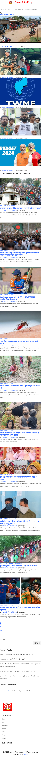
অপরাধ (12, 518)
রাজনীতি (4, 728)
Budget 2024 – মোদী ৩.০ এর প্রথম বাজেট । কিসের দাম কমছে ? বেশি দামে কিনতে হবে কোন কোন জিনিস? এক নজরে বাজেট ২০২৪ (19, 167)
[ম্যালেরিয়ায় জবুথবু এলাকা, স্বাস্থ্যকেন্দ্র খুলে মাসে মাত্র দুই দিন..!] (20, 324)
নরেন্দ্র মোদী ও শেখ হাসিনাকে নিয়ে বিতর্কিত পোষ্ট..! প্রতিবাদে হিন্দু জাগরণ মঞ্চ (17, 136)
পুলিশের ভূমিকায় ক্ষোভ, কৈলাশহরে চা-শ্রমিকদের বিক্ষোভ (18, 565)
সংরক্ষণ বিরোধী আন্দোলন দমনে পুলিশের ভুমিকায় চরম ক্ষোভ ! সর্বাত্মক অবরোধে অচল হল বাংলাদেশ (19, 253)
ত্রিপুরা (12, 338)
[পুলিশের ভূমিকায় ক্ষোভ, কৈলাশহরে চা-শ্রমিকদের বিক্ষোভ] (20, 549)
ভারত (11, 474)
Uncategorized (18, 563)
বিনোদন (3, 735)
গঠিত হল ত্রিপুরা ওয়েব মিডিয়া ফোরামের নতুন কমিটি (12, 106)
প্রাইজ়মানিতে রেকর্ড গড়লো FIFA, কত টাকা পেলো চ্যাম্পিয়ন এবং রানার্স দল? (18, 671)
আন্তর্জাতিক (13, 205)
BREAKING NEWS (4, 205)
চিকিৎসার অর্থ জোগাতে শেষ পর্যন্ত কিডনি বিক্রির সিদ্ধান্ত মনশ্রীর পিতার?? (17, 654)
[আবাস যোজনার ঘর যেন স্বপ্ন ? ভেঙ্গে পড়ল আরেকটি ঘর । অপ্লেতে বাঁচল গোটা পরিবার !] (20, 415)
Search (2, 640)
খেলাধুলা (12, 294)
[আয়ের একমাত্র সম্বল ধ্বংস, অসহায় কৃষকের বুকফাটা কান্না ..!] (20, 369)
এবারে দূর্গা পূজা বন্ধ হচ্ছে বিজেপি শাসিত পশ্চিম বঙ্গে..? (12, 659)
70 (1, 630)
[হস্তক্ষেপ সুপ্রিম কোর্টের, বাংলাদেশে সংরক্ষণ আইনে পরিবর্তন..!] (20, 191)
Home (2, 9)
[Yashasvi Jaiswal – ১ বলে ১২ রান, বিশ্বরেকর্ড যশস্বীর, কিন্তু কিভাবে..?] (20, 280)
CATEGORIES (7, 715)
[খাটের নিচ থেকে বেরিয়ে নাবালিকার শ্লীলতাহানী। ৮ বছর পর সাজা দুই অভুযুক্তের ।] (20, 504)
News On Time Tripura (8, 47)
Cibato (25, 754)
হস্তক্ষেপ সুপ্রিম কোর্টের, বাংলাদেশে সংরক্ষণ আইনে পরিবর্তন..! (20, 208)
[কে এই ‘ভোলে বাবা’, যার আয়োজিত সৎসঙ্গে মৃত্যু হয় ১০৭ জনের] (20, 460)
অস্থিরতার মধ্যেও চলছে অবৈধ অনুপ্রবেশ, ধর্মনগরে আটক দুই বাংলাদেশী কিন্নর (18, 75)
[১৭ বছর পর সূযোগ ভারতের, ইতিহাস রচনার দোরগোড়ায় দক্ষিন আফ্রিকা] (20, 591)
